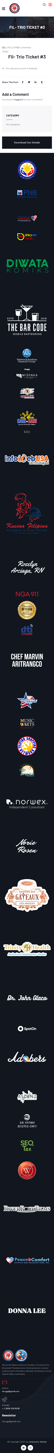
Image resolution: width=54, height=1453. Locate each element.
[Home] (8, 1355)
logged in (19, 99)
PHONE (6, 1405)
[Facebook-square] (23, 1447)
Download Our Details (27, 142)
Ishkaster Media (38, 1441)
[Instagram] (30, 1447)
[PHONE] (4, 1399)
